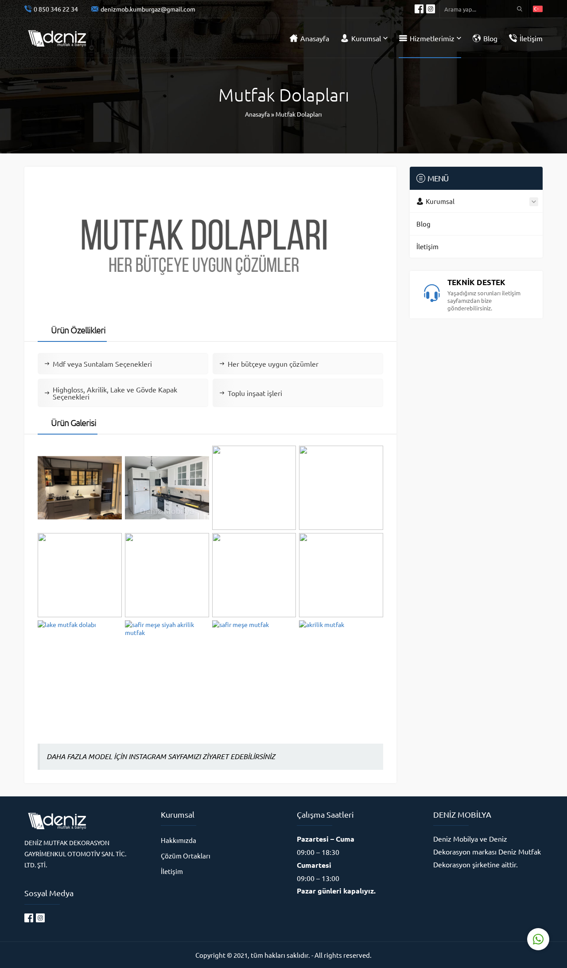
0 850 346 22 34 (56, 9)
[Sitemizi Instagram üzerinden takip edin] (430, 8)
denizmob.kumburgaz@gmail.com (148, 9)
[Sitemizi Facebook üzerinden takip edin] (419, 8)
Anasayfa (257, 114)
